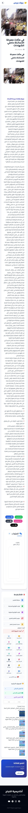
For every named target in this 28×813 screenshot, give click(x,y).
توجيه (9, 701)
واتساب (18, 517)
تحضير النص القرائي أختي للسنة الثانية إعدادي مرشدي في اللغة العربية (15, 739)
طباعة (13, 525)
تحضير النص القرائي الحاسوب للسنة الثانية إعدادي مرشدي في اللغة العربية (14, 748)
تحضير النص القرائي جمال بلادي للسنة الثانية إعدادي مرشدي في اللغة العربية (15, 718)
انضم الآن (19, 773)
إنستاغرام (17, 521)
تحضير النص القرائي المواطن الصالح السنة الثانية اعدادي (14, 709)
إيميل (8, 521)
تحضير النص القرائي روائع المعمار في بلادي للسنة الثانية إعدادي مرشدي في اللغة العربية (14, 729)
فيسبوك (9, 517)
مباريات (19, 701)
